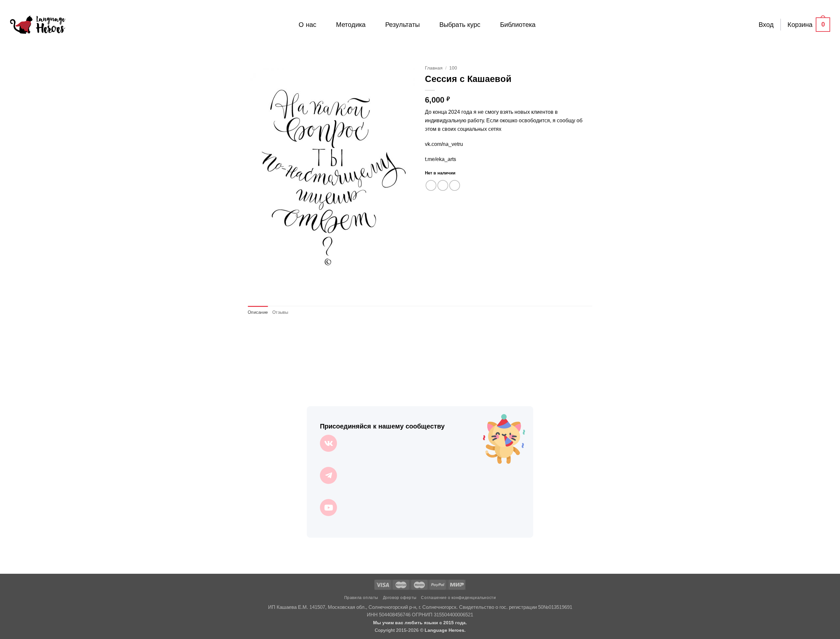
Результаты (402, 24)
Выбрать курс (459, 24)
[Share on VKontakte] (454, 185)
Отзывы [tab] (280, 312)
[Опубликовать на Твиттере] (442, 185)
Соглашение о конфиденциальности (458, 597)
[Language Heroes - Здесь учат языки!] (37, 24)
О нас (307, 24)
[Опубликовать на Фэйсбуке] (431, 185)
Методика (351, 24)
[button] (766, 24)
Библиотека (518, 24)
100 (453, 68)
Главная (434, 68)
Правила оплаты (361, 597)
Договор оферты (400, 597)
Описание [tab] (258, 312)
